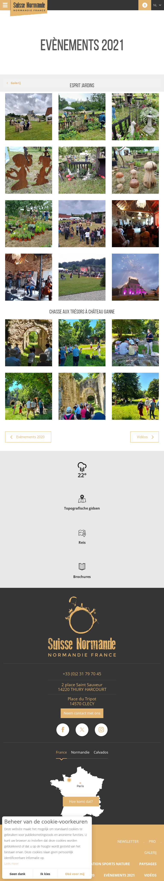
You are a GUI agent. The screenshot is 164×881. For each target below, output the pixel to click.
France (61, 752)
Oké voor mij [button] (74, 874)
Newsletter (128, 841)
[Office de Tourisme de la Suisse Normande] (29, 8)
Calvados (101, 752)
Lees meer (11, 864)
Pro (152, 841)
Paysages (148, 864)
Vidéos (150, 875)
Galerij (150, 852)
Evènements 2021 (119, 875)
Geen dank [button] (17, 874)
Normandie (80, 752)
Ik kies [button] (45, 874)
